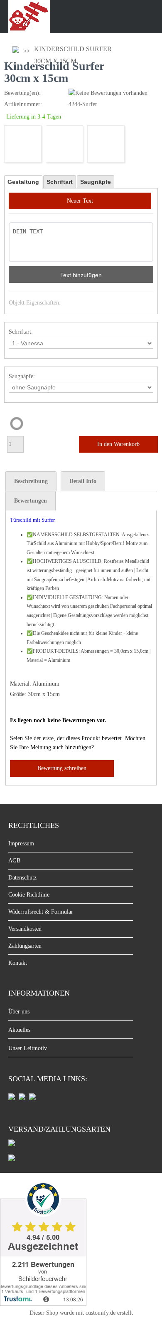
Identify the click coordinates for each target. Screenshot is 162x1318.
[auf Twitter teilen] (32, 1098)
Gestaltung (23, 181)
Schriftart (60, 181)
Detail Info (82, 481)
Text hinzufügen (81, 275)
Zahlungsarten (25, 946)
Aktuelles (19, 1030)
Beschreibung (31, 481)
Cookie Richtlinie (28, 895)
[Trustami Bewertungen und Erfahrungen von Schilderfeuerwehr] (43, 1303)
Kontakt (17, 963)
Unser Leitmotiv (27, 1048)
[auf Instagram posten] (22, 1098)
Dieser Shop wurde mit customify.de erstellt (81, 1313)
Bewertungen (30, 501)
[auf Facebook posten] (11, 1098)
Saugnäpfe (95, 181)
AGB (14, 860)
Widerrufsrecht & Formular (40, 912)
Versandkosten (25, 929)
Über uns (18, 1011)
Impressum (21, 843)
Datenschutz (22, 878)
